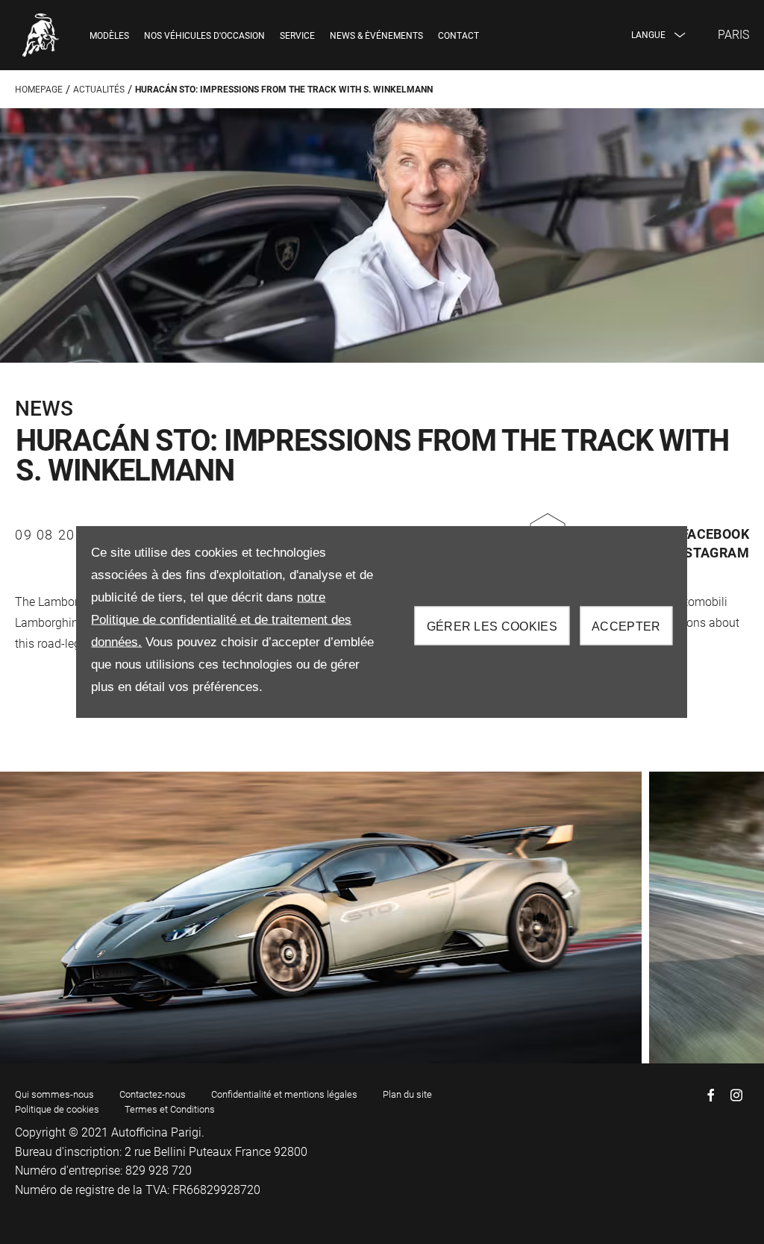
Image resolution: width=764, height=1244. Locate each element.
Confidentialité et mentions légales (284, 1094)
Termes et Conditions (170, 1109)
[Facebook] (711, 1095)
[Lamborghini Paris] (41, 35)
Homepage (39, 89)
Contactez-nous (152, 1094)
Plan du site (407, 1094)
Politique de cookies (57, 1109)
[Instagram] (736, 1095)
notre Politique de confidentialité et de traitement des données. (221, 619)
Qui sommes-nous (54, 1094)
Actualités (99, 89)
